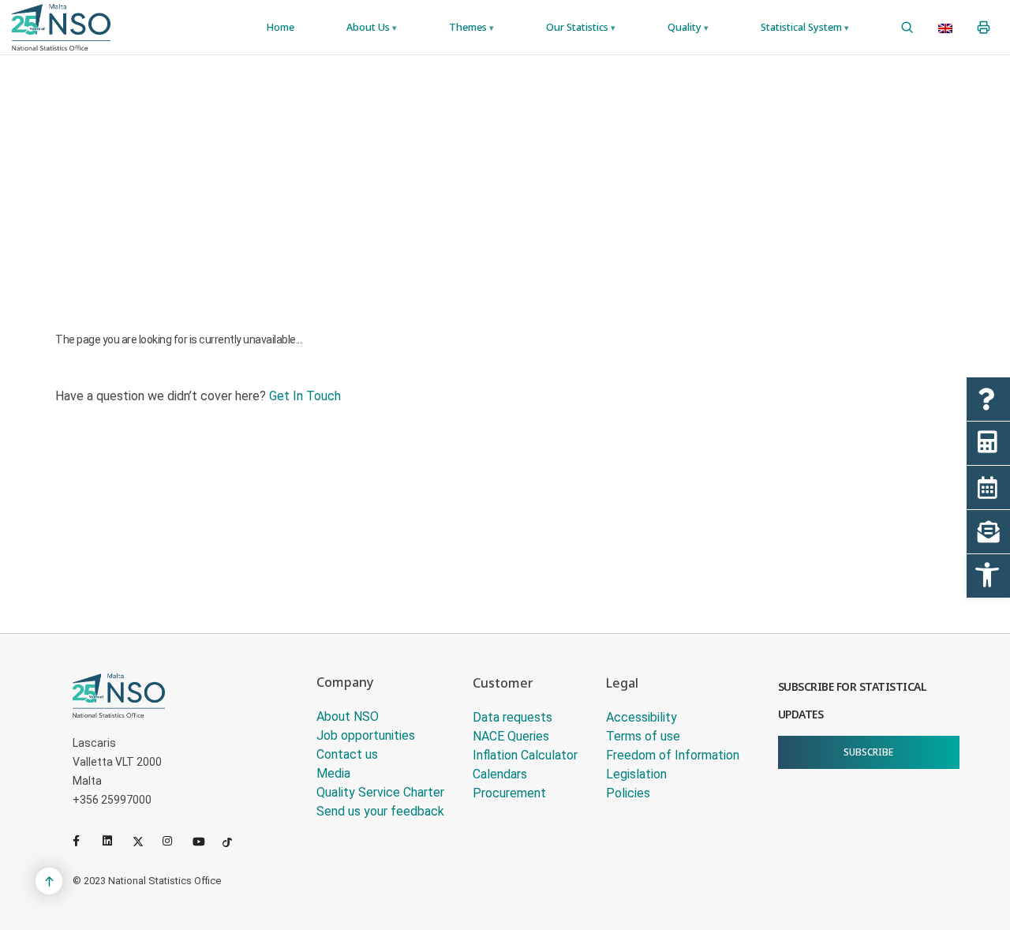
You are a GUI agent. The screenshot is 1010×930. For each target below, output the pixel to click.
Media (333, 773)
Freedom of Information (672, 755)
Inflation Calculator (525, 755)
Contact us (347, 754)
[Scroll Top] (49, 881)
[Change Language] (945, 28)
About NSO (347, 716)
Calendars (500, 774)
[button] (988, 576)
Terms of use (643, 736)
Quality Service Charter (380, 792)
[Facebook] (84, 841)
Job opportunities (365, 735)
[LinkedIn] (114, 841)
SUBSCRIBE (868, 752)
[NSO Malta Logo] (61, 27)
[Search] (907, 28)
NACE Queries (511, 736)
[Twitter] (144, 841)
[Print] (983, 28)
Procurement (509, 793)
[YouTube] (204, 841)
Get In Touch (305, 395)
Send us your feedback (380, 811)
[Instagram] (174, 841)
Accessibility (641, 717)
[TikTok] (234, 841)
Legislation (636, 774)
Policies (628, 793)
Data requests (512, 717)
